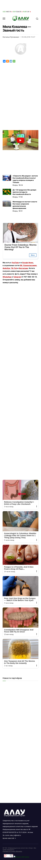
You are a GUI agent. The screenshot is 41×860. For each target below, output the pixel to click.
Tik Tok (14, 268)
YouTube (15, 263)
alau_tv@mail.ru (15, 835)
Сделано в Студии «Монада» (12, 851)
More (33, 255)
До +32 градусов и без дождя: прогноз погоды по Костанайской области (24, 192)
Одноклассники (30, 265)
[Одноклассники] (7, 61)
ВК (21, 265)
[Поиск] (37, 18)
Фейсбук (6, 268)
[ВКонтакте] (4, 61)
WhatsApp (7, 277)
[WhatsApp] (14, 61)
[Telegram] (10, 61)
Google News (27, 263)
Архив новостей (8, 838)
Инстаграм (23, 268)
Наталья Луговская (11, 37)
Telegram (17, 277)
